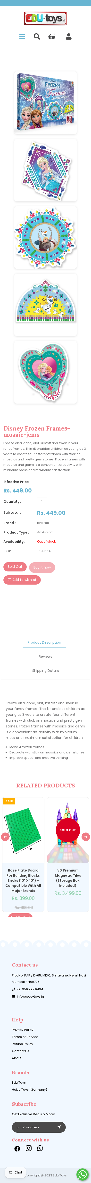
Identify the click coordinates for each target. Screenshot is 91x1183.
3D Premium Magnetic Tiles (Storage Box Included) (68, 878)
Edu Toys (19, 1082)
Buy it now (42, 567)
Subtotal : (12, 512)
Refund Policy (22, 1044)
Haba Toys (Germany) (29, 1089)
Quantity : (12, 501)
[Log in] (69, 36)
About (16, 1058)
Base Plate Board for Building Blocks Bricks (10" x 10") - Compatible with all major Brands (23, 880)
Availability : (14, 541)
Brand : (9, 522)
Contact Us (20, 1051)
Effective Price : (17, 481)
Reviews (45, 656)
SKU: (7, 551)
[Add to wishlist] (65, 906)
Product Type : (16, 532)
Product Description (44, 642)
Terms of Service (25, 1037)
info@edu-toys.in (30, 996)
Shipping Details (45, 670)
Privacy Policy (22, 1030)
